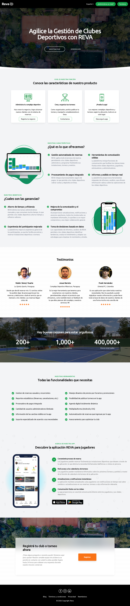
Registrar (87, 557)
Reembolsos (82, 597)
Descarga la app (102, 119)
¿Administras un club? (106, 4)
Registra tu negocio (28, 119)
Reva (72, 601)
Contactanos (65, 119)
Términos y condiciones (57, 597)
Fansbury (122, 4)
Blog (44, 597)
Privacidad (72, 597)
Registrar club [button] (54, 49)
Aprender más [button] (76, 49)
